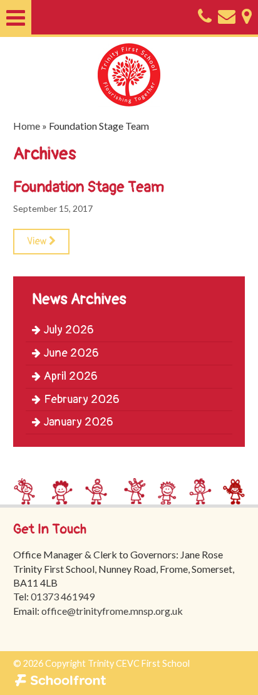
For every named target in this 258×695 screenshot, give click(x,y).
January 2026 (78, 422)
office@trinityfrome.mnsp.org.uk (112, 611)
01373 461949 (63, 596)
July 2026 (69, 330)
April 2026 (71, 376)
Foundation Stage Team (88, 187)
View (38, 241)
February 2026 (82, 399)
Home (26, 126)
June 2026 (71, 353)
